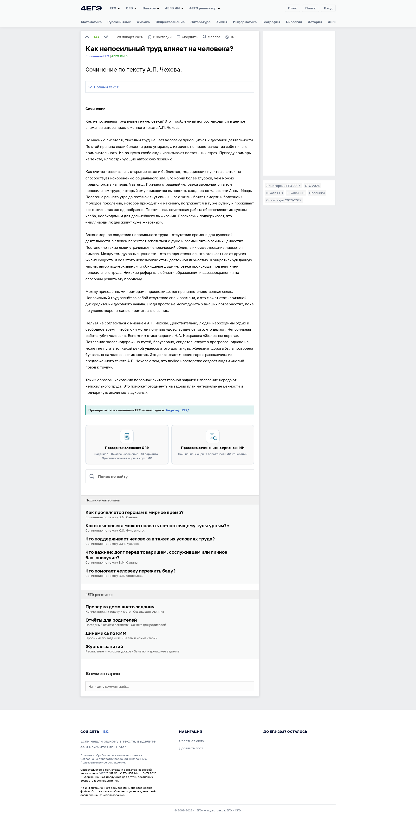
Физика (143, 22)
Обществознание (170, 22)
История (315, 22)
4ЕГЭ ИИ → (119, 56)
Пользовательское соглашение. (103, 762)
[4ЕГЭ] (91, 8)
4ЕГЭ (103, 773)
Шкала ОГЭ (296, 193)
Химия (221, 22)
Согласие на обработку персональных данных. (113, 759)
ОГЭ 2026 (312, 186)
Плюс (292, 8)
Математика (91, 22)
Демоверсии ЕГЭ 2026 (283, 186)
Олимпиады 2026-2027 (283, 200)
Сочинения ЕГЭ (97, 56)
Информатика (245, 22)
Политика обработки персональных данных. (111, 755)
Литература (200, 22)
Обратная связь (192, 741)
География (271, 22)
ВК (105, 732)
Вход (328, 8)
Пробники (317, 193)
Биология (294, 22)
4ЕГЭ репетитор (202, 8)
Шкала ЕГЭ (274, 193)
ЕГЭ (113, 8)
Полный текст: (107, 87)
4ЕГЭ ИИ (172, 8)
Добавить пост (191, 748)
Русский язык (119, 22)
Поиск (310, 8)
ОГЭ (129, 8)
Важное (149, 8)
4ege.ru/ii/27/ (177, 410)
